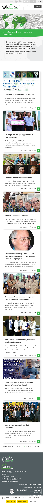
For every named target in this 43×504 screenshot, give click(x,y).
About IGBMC (12, 32)
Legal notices (28, 487)
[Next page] (35, 446)
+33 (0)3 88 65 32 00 (14, 478)
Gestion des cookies (36, 484)
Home (3, 32)
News (19, 32)
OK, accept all (11, 501)
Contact (11, 1)
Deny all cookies (22, 501)
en (41, 1)
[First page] (13, 446)
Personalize (33, 501)
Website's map (37, 487)
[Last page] (38, 446)
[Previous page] (15, 446)
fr (38, 1)
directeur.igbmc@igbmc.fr (10, 482)
